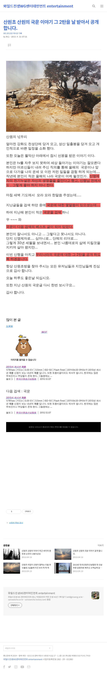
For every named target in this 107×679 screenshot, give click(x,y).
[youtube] (22, 667)
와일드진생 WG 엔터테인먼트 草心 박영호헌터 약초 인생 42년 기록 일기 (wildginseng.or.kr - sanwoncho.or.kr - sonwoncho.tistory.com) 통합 (46, 598)
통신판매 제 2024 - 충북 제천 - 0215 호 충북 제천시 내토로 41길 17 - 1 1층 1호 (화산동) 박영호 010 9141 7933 (46, 655)
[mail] (28, 667)
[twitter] (9, 667)
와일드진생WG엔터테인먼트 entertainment (38, 6)
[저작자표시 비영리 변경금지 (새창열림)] (37, 511)
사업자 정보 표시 (16, 523)
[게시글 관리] (18, 511)
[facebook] (4, 667)
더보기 (101, 545)
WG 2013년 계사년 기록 (12, 33)
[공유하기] (14, 511)
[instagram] (15, 667)
